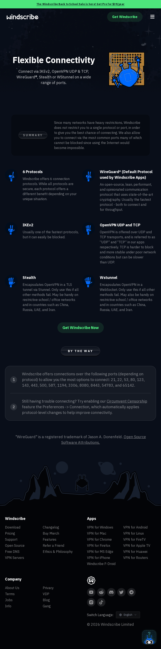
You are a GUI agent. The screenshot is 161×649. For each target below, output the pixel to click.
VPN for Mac (96, 533)
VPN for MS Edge (100, 551)
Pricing (10, 533)
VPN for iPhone (98, 558)
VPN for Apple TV (136, 545)
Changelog (51, 527)
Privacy (48, 588)
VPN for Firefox (98, 545)
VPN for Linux (133, 533)
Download (12, 527)
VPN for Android (135, 527)
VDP (46, 594)
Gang (47, 606)
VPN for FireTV (134, 539)
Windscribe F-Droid (101, 564)
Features (49, 539)
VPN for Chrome (99, 539)
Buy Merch (51, 533)
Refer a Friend (53, 545)
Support (11, 539)
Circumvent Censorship (127, 401)
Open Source (15, 545)
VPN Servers (14, 558)
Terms (10, 594)
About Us (12, 588)
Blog (46, 600)
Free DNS (12, 551)
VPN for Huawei (135, 551)
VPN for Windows (100, 527)
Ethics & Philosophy (58, 551)
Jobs (9, 600)
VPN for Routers (135, 558)
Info (8, 606)
